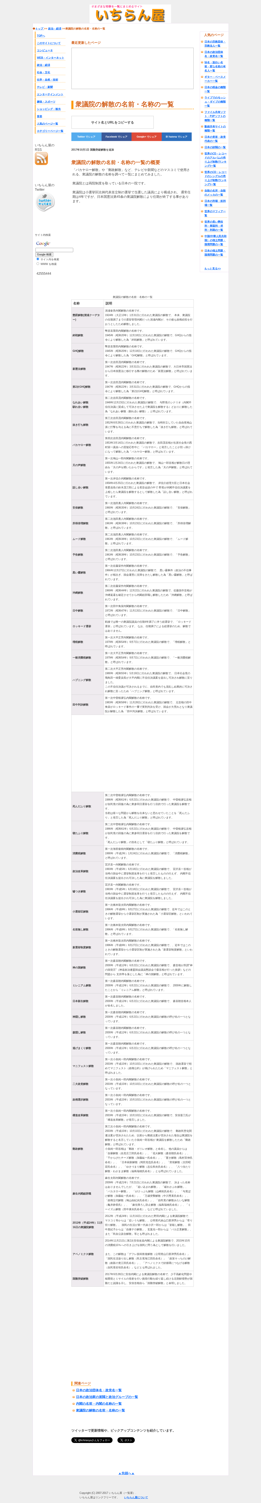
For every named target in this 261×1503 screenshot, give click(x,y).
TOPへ (41, 35)
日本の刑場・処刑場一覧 (215, 203)
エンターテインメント (50, 94)
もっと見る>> (212, 268)
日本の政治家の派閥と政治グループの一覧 (107, 1397)
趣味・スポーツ (46, 101)
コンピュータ (45, 50)
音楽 (39, 116)
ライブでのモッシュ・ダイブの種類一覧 (215, 101)
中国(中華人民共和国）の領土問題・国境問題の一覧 (216, 240)
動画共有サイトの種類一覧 (215, 128)
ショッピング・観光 (49, 108)
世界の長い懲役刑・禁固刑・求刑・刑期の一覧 (214, 225)
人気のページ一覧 (47, 123)
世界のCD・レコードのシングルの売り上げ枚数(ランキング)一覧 (216, 178)
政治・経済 (43, 65)
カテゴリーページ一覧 (50, 130)
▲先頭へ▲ (126, 1473)
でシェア (86, 136)
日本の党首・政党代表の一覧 (215, 138)
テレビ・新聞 (45, 87)
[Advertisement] (105, 248)
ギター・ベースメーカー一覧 (215, 78)
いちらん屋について (136, 1497)
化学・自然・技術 (47, 79)
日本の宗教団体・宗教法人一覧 (215, 43)
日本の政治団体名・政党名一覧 (214, 54)
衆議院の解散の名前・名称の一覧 (100, 1410)
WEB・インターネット (50, 57)
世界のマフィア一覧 (215, 213)
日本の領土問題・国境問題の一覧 (215, 252)
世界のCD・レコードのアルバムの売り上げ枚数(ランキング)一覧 (216, 159)
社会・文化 (43, 72)
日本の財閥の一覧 (215, 147)
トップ (39, 28)
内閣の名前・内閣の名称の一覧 (99, 1403)
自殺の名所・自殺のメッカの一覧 (215, 192)
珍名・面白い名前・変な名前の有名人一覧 (215, 66)
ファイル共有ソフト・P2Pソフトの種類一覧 (215, 116)
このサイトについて (49, 43)
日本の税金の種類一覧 (215, 89)
